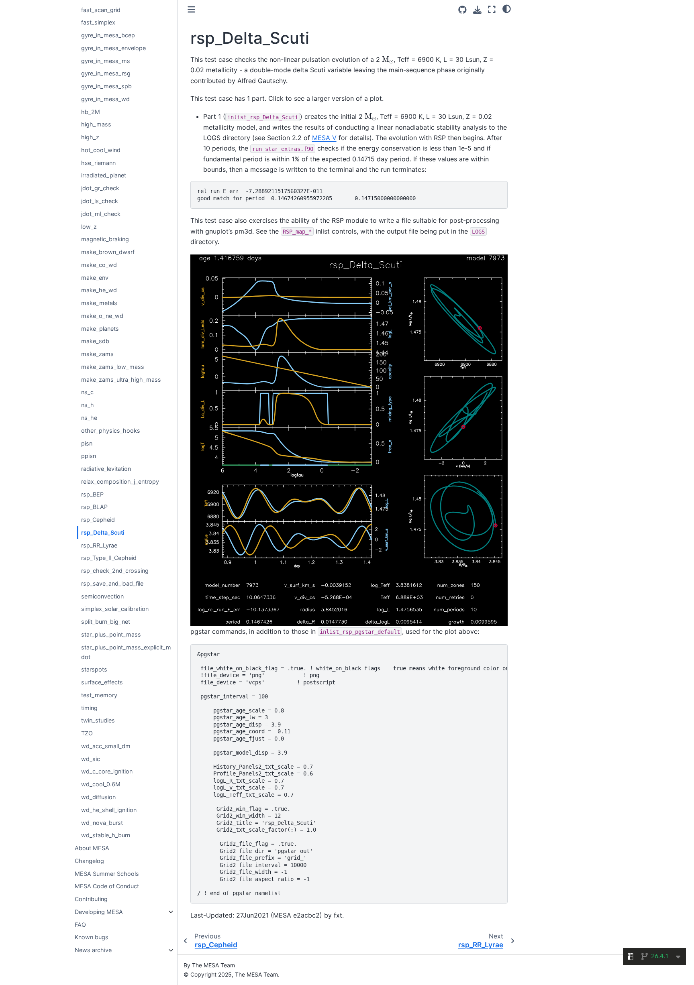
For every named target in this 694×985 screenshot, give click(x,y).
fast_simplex (98, 22)
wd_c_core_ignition (107, 771)
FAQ (80, 924)
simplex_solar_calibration (115, 609)
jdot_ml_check (100, 213)
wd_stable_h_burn (105, 835)
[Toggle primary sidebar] (191, 9)
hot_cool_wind (100, 150)
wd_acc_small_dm (106, 746)
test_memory (99, 695)
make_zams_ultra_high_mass (121, 379)
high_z (90, 137)
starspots (94, 669)
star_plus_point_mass (111, 634)
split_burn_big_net (105, 622)
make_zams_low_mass (112, 366)
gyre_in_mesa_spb (106, 86)
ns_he (89, 417)
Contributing (91, 898)
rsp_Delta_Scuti (103, 532)
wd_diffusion (98, 797)
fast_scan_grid (100, 9)
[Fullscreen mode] (491, 9)
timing (89, 707)
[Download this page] (477, 9)
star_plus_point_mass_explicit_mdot (126, 652)
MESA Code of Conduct (107, 886)
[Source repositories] (462, 9)
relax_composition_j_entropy (120, 481)
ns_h (87, 405)
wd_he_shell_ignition (109, 809)
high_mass (96, 124)
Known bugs (91, 937)
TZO (87, 733)
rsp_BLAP (94, 507)
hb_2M (90, 111)
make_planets (100, 328)
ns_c (87, 392)
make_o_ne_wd (102, 315)
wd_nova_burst (102, 822)
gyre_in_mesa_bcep (108, 35)
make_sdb (95, 341)
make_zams (97, 354)
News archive (93, 950)
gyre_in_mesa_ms (105, 60)
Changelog (89, 860)
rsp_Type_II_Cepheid (109, 558)
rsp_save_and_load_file (112, 583)
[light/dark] (506, 8)
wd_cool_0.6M (100, 784)
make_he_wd (99, 290)
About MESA (92, 848)
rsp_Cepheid (98, 519)
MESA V (324, 138)
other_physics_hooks (110, 430)
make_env (94, 277)
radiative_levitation (106, 468)
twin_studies (98, 720)
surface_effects (102, 682)
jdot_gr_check (100, 188)
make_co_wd (99, 264)
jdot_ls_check (99, 200)
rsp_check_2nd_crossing (115, 571)
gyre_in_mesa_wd (105, 99)
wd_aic (90, 758)
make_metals (99, 302)
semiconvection (102, 596)
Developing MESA (99, 911)
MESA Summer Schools (107, 873)
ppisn (88, 456)
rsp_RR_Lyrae (99, 545)
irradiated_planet (103, 175)
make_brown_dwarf (108, 251)
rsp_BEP (92, 494)
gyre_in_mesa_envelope (113, 48)
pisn (86, 443)
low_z (89, 226)
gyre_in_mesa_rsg (106, 73)
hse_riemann (98, 162)
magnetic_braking (105, 239)
